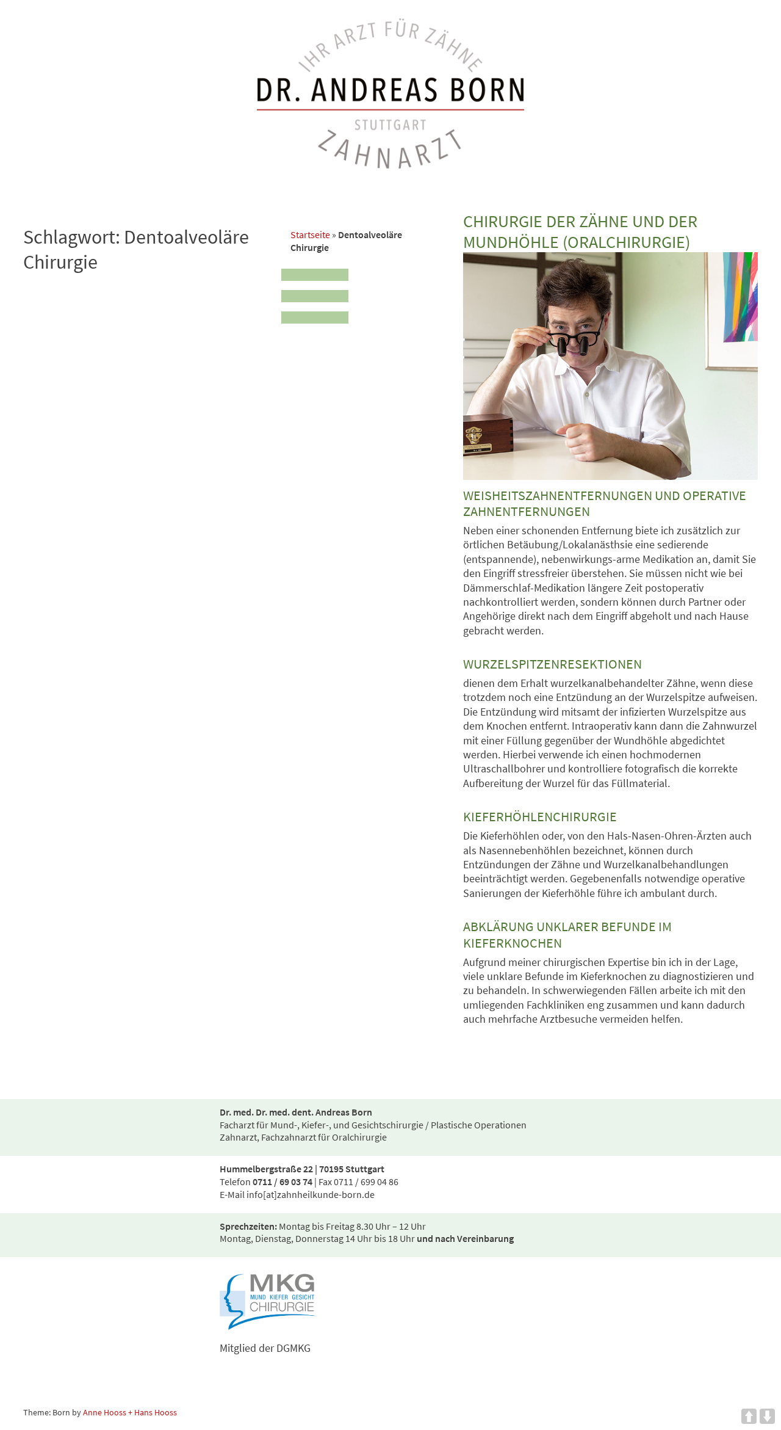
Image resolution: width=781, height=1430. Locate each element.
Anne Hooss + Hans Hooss (130, 1412)
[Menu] (314, 293)
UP (749, 1416)
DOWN (767, 1416)
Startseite (310, 234)
